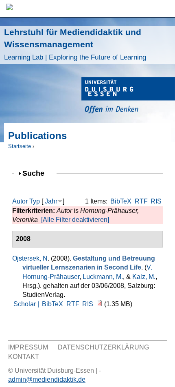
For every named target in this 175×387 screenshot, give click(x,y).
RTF (141, 201)
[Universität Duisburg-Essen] (128, 96)
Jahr (51, 201)
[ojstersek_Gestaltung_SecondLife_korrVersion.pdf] (99, 304)
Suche (36, 173)
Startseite (19, 146)
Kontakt (23, 356)
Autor (20, 201)
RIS (156, 201)
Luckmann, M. (103, 276)
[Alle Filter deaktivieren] (75, 219)
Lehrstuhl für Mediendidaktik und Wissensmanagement (75, 44)
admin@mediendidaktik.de (46, 379)
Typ (34, 201)
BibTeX (120, 201)
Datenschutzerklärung (103, 347)
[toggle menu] (165, 8)
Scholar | (27, 304)
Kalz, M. (143, 276)
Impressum (28, 347)
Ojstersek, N (30, 258)
